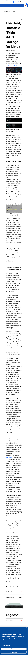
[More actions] (21, 19)
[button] (4, 5)
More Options (13, 652)
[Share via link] (17, 586)
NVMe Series (9, 581)
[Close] (26, 629)
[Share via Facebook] (6, 586)
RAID (13, 578)
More (14, 11)
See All (20, 597)
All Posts (7, 11)
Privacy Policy (6, 645)
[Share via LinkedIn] (13, 586)
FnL (18, 578)
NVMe (8, 578)
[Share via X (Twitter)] (10, 586)
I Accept (13, 649)
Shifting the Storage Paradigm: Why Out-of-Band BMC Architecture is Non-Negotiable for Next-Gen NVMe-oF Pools (14, 615)
